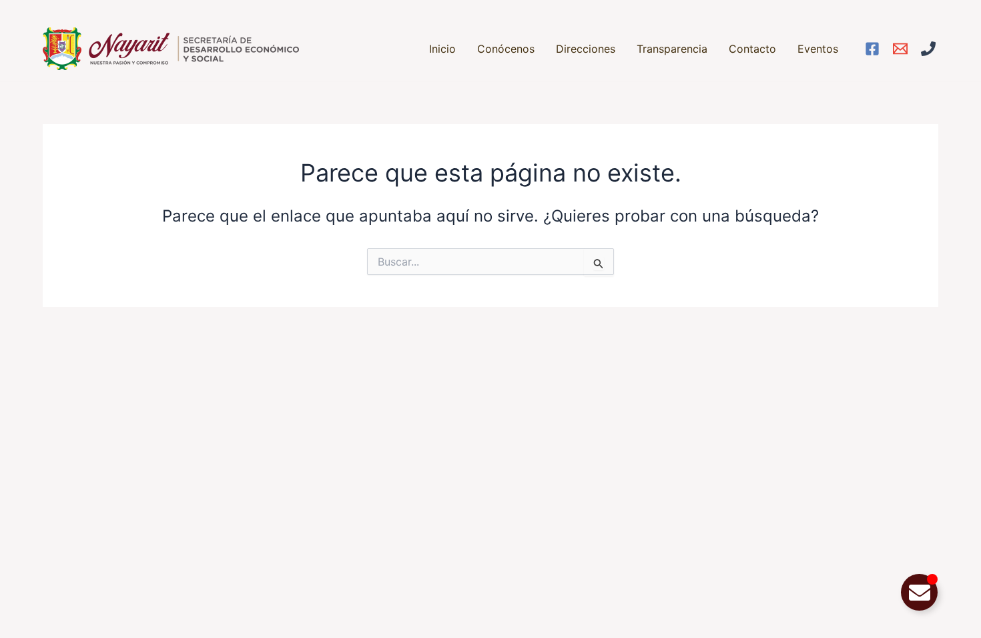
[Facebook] (872, 49)
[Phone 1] (928, 49)
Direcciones (585, 48)
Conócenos (506, 48)
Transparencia (672, 48)
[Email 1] (900, 49)
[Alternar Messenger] (919, 592)
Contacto (752, 48)
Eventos (817, 48)
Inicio (442, 48)
